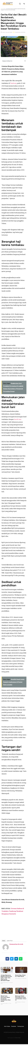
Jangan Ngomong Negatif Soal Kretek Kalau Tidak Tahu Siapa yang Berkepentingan (6, 977)
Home (2, 8)
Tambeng (13, 83)
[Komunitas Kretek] (5, 950)
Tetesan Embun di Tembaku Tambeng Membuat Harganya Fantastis (13, 911)
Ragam (4, 8)
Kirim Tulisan (7, 1026)
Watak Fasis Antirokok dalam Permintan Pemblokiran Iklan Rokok (6, 998)
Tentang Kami (20, 1026)
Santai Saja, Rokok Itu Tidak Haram (20, 975)
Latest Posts (10, 940)
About (3, 940)
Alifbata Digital (17, 1037)
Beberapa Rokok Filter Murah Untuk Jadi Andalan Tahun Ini (20, 998)
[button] (25, 61)
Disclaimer (13, 1026)
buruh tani (17, 419)
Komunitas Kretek (16, 944)
